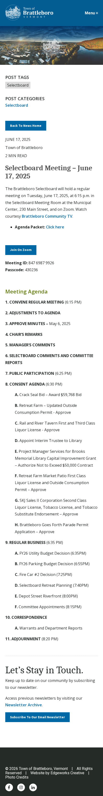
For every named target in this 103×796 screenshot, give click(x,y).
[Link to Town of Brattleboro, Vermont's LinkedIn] (33, 787)
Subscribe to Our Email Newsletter (37, 717)
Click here (55, 227)
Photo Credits (17, 777)
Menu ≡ (91, 13)
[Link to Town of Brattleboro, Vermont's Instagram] (21, 787)
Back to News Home (25, 125)
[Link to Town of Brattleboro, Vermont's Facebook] (9, 787)
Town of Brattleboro (24, 147)
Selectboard (18, 85)
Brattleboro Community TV (47, 216)
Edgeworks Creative (67, 773)
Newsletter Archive (23, 705)
